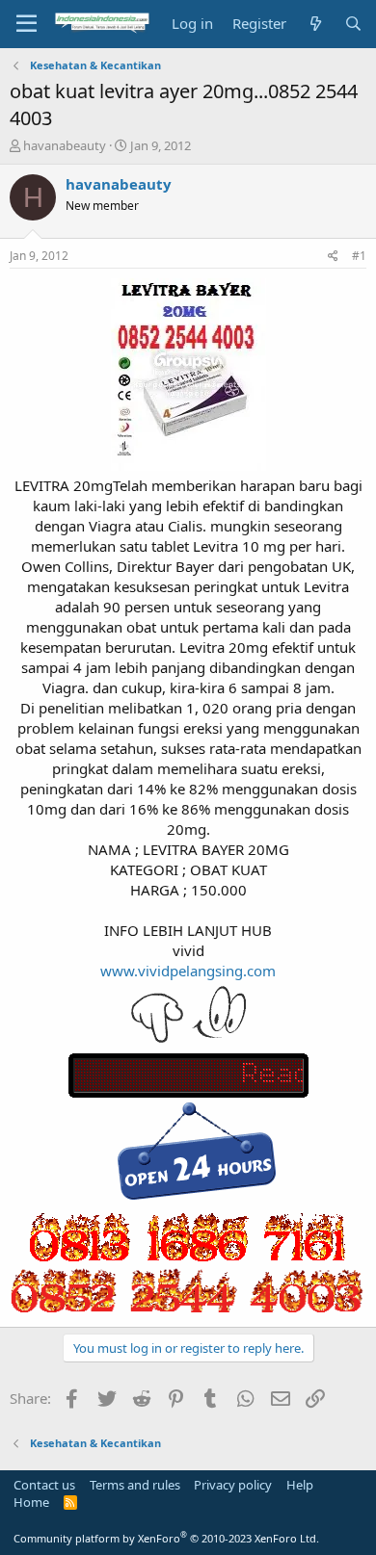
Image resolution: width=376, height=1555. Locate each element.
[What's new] (315, 23)
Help (299, 1484)
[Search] (353, 23)
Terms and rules (135, 1484)
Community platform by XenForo (166, 1538)
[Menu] (26, 24)
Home (31, 1502)
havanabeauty (64, 145)
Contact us (44, 1484)
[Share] (333, 257)
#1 (359, 255)
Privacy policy (233, 1484)
